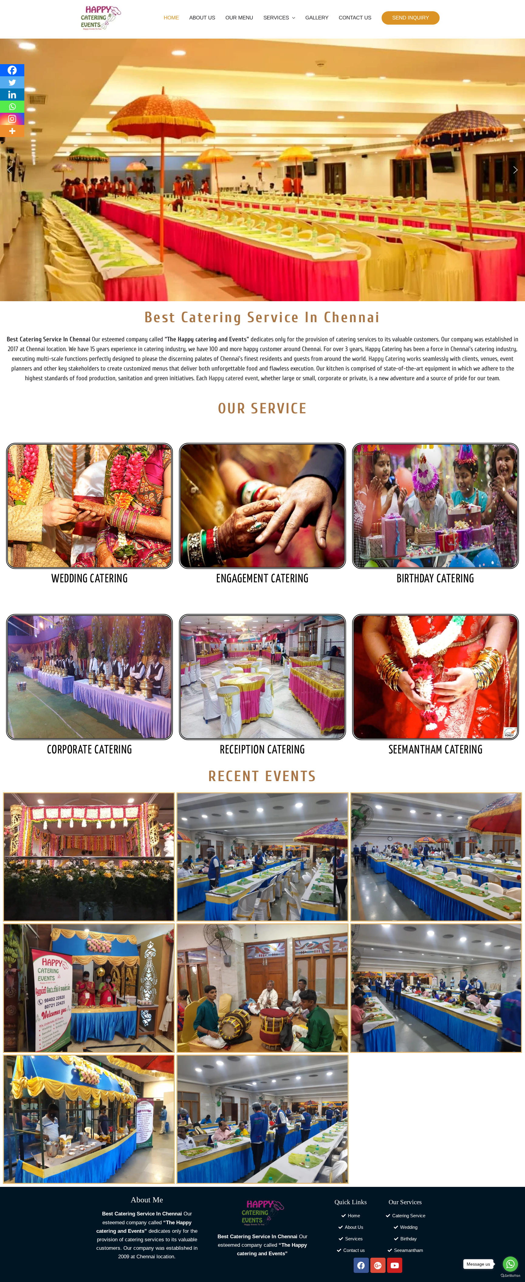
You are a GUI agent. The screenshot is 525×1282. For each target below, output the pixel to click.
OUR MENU (239, 18)
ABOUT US (202, 18)
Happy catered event (233, 378)
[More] (12, 131)
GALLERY (316, 18)
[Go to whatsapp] (510, 1264)
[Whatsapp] (12, 107)
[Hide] (2, 142)
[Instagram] (12, 119)
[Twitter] (12, 82)
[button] (411, 18)
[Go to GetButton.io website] (510, 1276)
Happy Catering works (395, 358)
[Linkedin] (12, 94)
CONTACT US (355, 18)
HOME (171, 18)
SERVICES (276, 18)
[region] (262, 170)
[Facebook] (12, 70)
